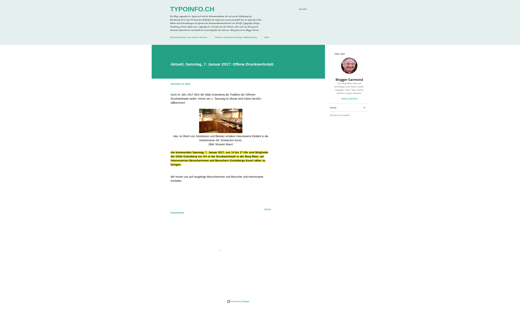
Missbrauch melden (340, 115)
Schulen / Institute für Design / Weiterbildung (236, 37)
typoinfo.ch (192, 9)
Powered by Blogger (240, 301)
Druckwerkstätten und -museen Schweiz (188, 37)
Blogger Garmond (349, 79)
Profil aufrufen (349, 98)
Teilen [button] (267, 209)
